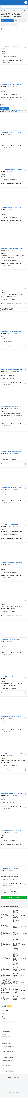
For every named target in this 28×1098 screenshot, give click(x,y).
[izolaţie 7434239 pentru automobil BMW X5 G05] (14, 359)
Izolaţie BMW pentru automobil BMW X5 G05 (13, 248)
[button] (26, 2)
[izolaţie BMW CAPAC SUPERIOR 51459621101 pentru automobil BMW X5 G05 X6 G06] (14, 122)
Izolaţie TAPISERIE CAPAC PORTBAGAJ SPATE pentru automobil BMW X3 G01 (6, 991)
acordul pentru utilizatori (11, 111)
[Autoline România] (9, 2)
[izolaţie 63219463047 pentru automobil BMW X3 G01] (14, 396)
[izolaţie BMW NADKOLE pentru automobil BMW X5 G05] (14, 277)
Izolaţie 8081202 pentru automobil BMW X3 (13, 830)
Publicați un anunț (14, 897)
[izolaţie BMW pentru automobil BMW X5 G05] (14, 238)
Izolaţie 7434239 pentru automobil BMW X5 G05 (14, 369)
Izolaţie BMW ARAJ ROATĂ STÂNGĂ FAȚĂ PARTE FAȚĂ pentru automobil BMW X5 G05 (6, 982)
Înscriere (4, 108)
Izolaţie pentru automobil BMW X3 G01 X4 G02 (5, 998)
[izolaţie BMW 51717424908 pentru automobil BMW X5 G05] (14, 321)
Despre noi (4, 1013)
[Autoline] (2, 11)
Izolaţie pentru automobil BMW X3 (5, 926)
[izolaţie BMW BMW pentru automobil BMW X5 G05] (14, 589)
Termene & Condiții (6, 1043)
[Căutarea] (25, 7)
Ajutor (3, 1016)
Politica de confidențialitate (8, 1046)
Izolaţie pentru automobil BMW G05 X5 (6, 975)
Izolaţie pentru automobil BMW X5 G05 (5, 916)
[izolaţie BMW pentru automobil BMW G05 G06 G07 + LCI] (14, 743)
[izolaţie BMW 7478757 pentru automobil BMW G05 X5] (14, 706)
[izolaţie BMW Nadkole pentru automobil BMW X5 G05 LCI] (14, 666)
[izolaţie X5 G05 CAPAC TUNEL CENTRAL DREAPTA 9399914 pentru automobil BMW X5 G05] (14, 36)
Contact (3, 1018)
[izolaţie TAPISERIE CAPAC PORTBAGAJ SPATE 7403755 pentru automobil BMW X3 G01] (14, 159)
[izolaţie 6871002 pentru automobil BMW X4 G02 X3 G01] (14, 74)
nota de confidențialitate (19, 110)
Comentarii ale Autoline (7, 1051)
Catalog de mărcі (6, 1054)
